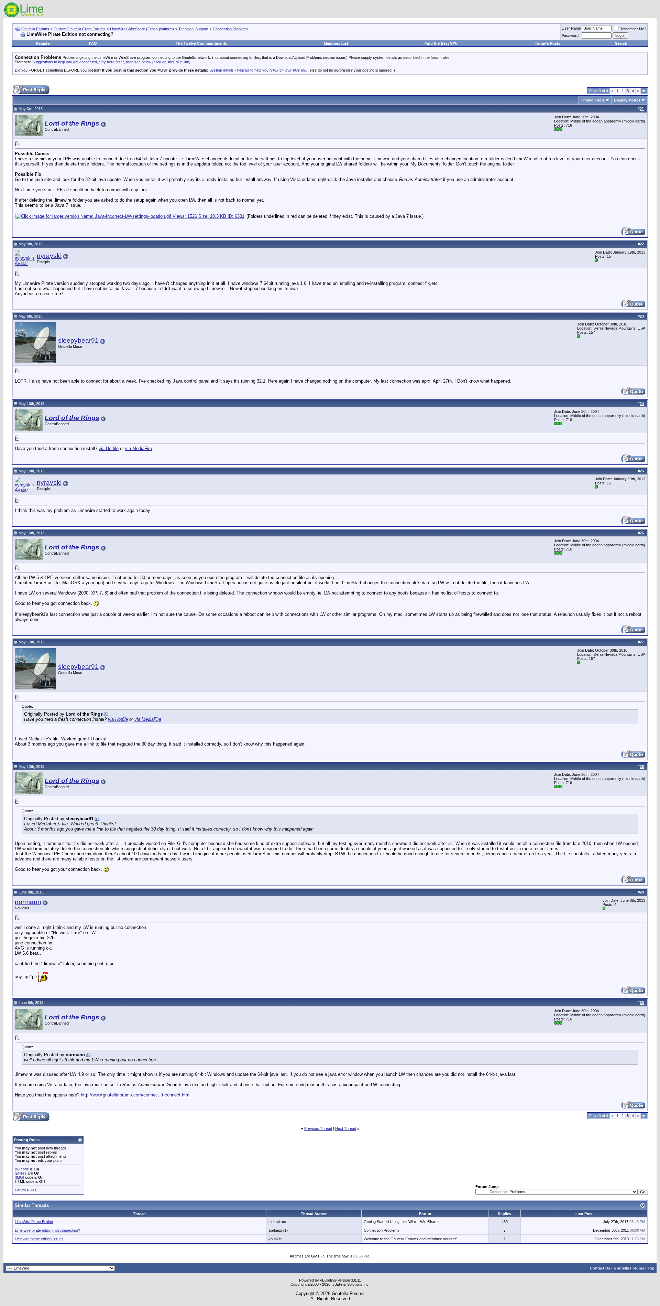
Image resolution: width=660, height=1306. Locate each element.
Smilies (20, 1173)
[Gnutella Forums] (23, 16)
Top (651, 1268)
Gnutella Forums (35, 29)
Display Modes (627, 100)
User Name (571, 28)
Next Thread (345, 1128)
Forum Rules (25, 1190)
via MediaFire (138, 448)
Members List (336, 43)
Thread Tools (593, 100)
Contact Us (600, 1268)
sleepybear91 (78, 340)
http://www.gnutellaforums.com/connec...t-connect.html (135, 1095)
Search (621, 43)
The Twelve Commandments (201, 43)
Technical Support (193, 29)
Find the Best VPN (441, 43)
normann (28, 902)
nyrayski (49, 255)
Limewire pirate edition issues (39, 1239)
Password (570, 35)
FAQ (93, 43)
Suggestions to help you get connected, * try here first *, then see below (111, 62)
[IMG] (19, 1177)
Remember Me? (632, 29)
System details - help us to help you (258, 70)
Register (43, 43)
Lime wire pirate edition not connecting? (47, 1230)
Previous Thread (318, 1128)
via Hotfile (109, 448)
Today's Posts (547, 43)
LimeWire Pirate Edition (34, 1222)
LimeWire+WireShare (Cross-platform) (142, 29)
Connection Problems (231, 29)
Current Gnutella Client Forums (80, 29)
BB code (22, 1169)
